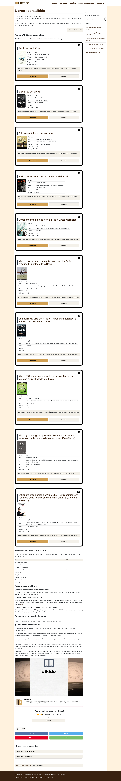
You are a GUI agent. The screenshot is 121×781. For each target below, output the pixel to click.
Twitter (66, 733)
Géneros (63, 3)
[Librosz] (22, 3)
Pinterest (32, 738)
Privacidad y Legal (41, 777)
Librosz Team (27, 699)
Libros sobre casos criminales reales (95, 40)
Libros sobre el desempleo (94, 44)
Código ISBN (101, 3)
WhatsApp (66, 738)
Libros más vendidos (86, 3)
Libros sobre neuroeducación (95, 48)
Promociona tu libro (30, 777)
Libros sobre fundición (93, 52)
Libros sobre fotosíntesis (24, 756)
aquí (21, 604)
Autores (54, 3)
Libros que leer (95, 11)
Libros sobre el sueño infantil (25, 751)
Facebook (31, 733)
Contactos (50, 777)
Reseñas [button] (64, 76)
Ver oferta (32, 76)
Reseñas (72, 3)
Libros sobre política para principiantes (94, 34)
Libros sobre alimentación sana (94, 28)
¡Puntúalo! (49, 721)
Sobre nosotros (19, 777)
